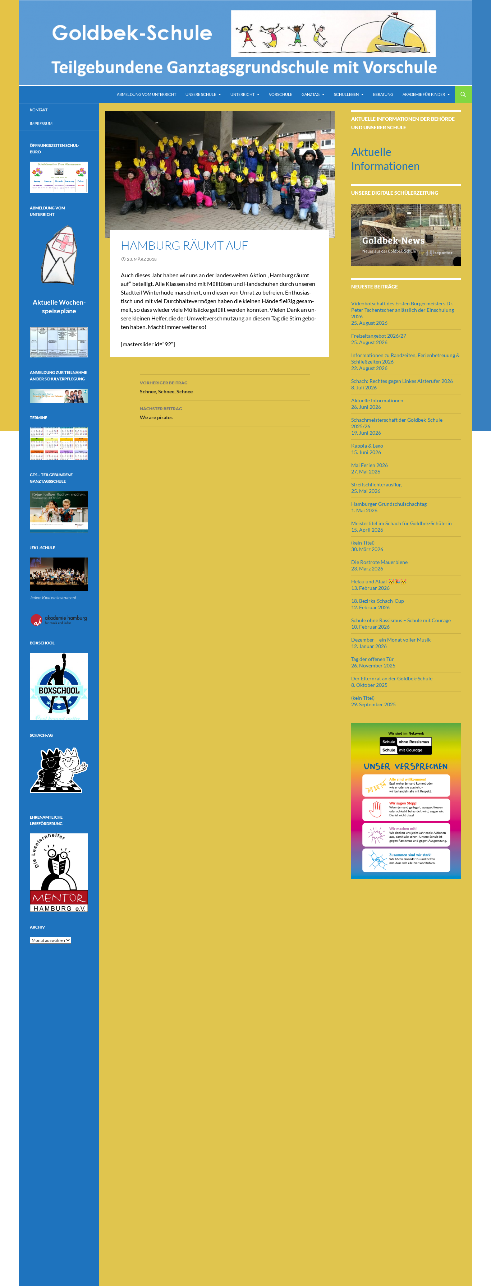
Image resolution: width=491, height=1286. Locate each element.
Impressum (41, 123)
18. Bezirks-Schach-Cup (377, 601)
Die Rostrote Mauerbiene (379, 562)
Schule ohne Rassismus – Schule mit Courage (401, 620)
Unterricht (242, 94)
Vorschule (280, 94)
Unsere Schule (200, 94)
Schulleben (346, 94)
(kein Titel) (363, 543)
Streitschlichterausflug (376, 484)
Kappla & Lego (367, 446)
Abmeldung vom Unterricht (146, 94)
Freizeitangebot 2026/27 (378, 336)
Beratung (383, 94)
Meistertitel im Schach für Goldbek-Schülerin (401, 523)
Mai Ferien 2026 (369, 465)
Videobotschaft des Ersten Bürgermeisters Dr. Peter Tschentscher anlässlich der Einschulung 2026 (402, 309)
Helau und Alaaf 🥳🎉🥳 (379, 581)
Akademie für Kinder (424, 94)
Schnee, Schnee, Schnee (166, 387)
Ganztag (311, 94)
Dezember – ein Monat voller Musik (391, 640)
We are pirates (161, 413)
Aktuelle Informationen (377, 400)
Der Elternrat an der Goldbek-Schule (391, 678)
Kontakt (38, 109)
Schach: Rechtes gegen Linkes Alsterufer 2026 (402, 381)
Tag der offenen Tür (372, 659)
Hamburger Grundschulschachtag (389, 504)
